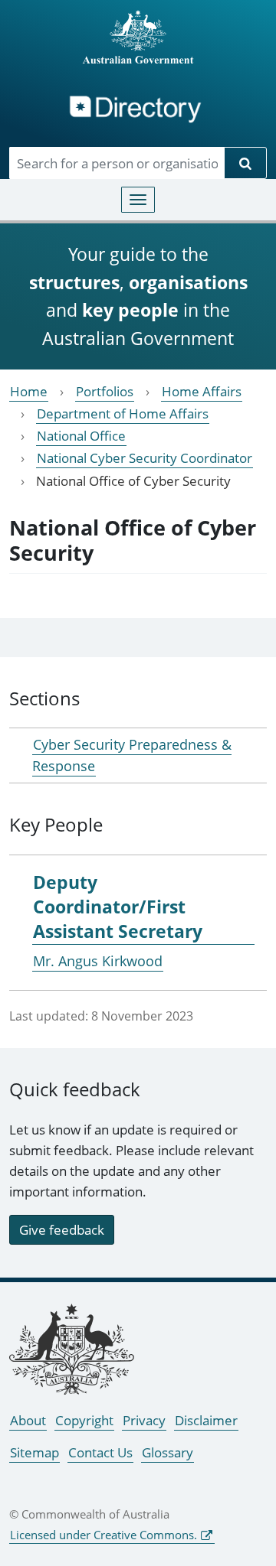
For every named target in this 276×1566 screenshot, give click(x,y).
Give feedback (61, 1230)
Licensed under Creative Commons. (103, 1534)
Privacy (144, 1420)
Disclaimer (206, 1420)
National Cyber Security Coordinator (144, 458)
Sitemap (34, 1452)
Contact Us (100, 1452)
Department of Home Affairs (123, 413)
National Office (81, 435)
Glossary (167, 1452)
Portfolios (104, 391)
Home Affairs (202, 391)
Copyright (84, 1420)
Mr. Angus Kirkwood (98, 961)
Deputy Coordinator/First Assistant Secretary (117, 906)
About (28, 1420)
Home (29, 391)
